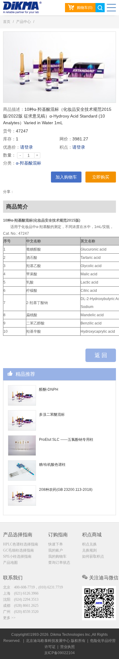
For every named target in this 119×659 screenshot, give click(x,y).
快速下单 (55, 544)
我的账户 (55, 550)
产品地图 (10, 562)
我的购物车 (57, 556)
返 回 (101, 355)
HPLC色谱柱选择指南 (20, 544)
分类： (9, 163)
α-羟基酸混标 (28, 163)
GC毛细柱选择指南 (18, 550)
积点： (66, 147)
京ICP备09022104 (59, 653)
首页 (6, 22)
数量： (9, 155)
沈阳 (20, 599)
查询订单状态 (59, 562)
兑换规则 (89, 550)
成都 (20, 605)
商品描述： (13, 109)
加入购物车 (66, 177)
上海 (20, 593)
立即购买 (100, 177)
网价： (66, 138)
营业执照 (67, 647)
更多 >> (9, 618)
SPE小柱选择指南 (17, 556)
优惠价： (11, 147)
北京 (33, 587)
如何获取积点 (93, 556)
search (100, 7)
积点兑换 (89, 544)
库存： (9, 138)
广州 (20, 612)
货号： (9, 131)
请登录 (26, 147)
